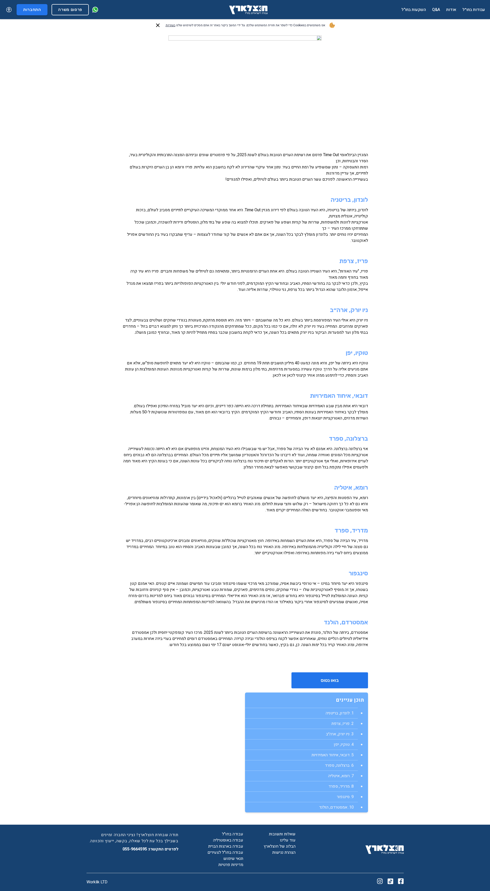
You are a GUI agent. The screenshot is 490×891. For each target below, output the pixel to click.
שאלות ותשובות (282, 834)
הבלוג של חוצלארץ (280, 846)
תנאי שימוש (233, 859)
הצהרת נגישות (284, 852)
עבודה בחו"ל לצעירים (225, 852)
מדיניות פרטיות (230, 865)
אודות (451, 10)
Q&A (436, 10)
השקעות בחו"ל (413, 10)
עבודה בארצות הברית (225, 846)
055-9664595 (135, 849)
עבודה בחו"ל (232, 834)
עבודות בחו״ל (473, 10)
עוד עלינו (288, 840)
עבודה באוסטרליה (228, 840)
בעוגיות (170, 25)
